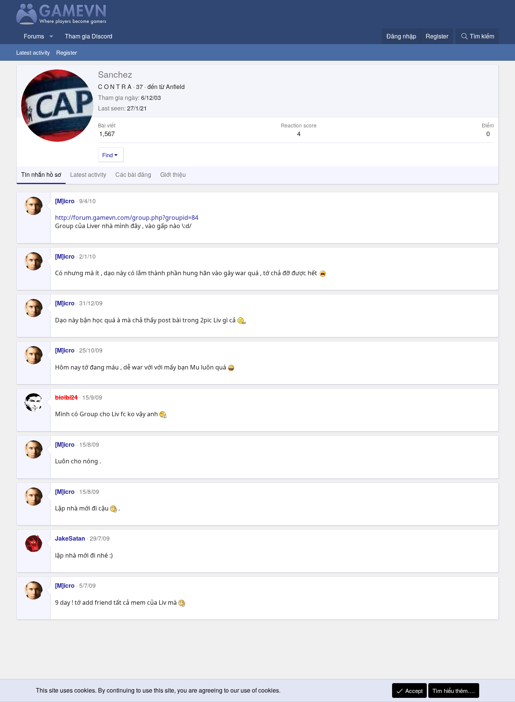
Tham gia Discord (88, 36)
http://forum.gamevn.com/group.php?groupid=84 (126, 217)
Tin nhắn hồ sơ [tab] (41, 174)
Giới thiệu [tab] (173, 174)
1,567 (107, 133)
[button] (51, 36)
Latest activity (33, 52)
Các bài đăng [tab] (133, 174)
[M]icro (65, 200)
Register (66, 52)
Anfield (175, 86)
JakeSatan (70, 538)
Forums (34, 36)
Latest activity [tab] (88, 174)
